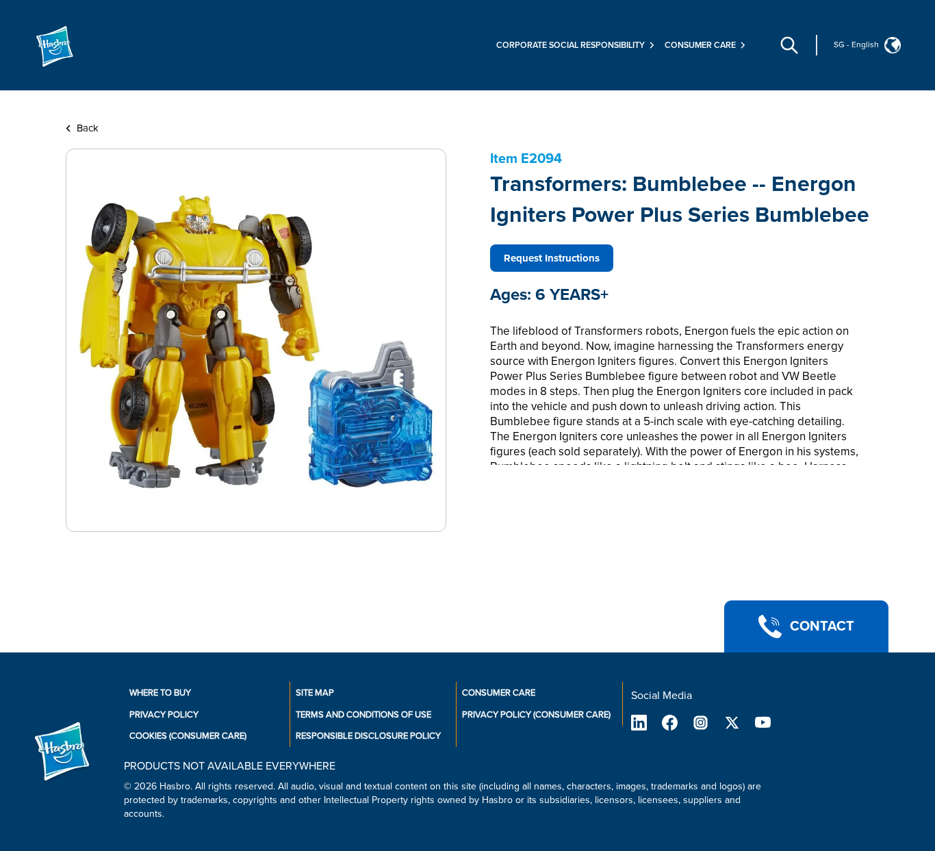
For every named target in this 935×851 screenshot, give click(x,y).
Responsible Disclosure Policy (368, 736)
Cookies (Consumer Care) (187, 736)
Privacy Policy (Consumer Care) (536, 714)
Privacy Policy (163, 714)
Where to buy (160, 692)
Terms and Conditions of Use (363, 714)
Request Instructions (552, 258)
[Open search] (789, 45)
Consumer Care (498, 692)
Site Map (315, 692)
